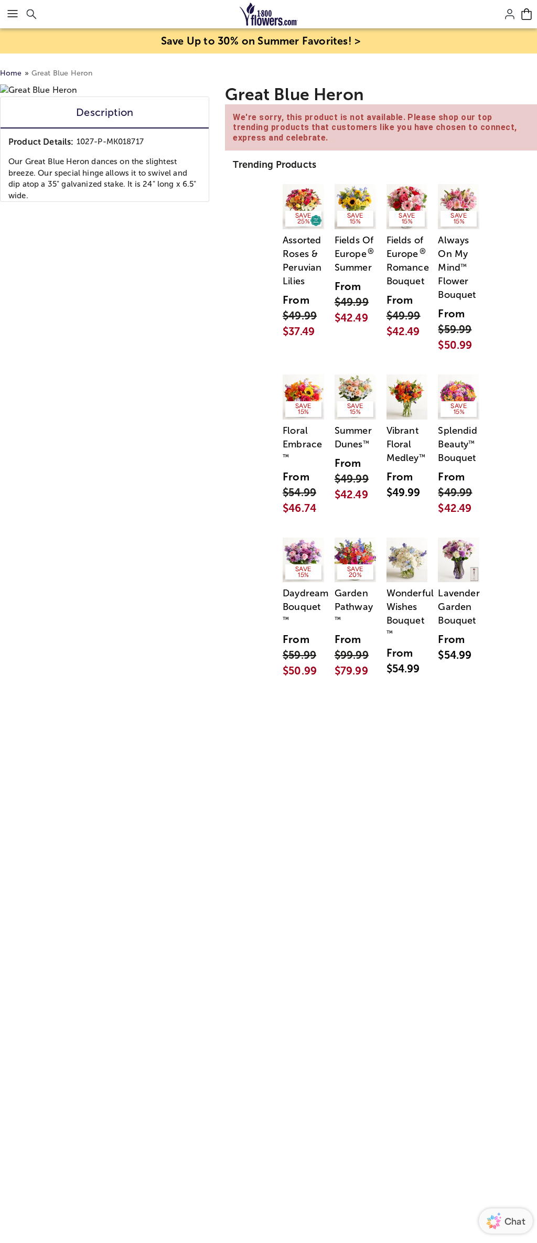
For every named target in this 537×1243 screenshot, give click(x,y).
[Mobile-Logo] (269, 14)
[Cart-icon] (526, 14)
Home (11, 73)
